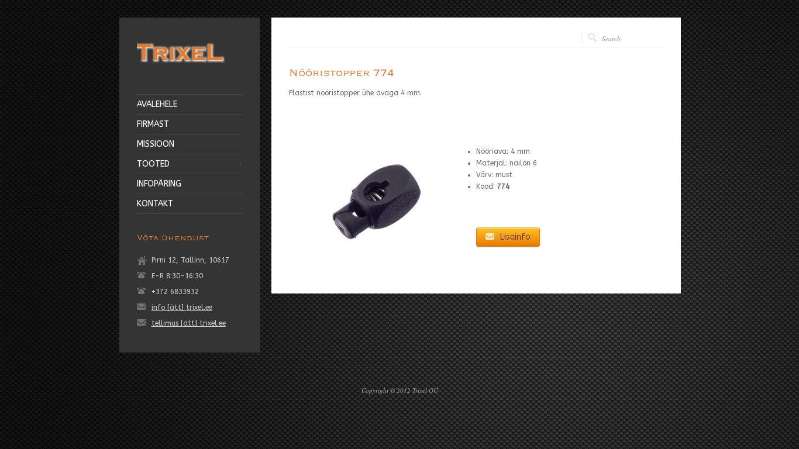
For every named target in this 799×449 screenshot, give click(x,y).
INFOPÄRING (159, 184)
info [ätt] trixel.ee (181, 307)
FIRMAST (153, 124)
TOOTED (153, 164)
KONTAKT (155, 204)
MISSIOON (155, 144)
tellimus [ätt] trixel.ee (188, 323)
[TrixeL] (181, 65)
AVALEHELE (157, 105)
